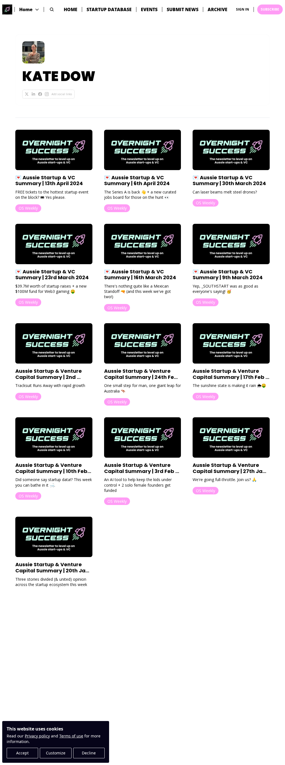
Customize (55, 753)
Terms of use (71, 736)
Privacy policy (37, 736)
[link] (142, 70)
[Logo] (7, 9)
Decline (89, 753)
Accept (22, 753)
